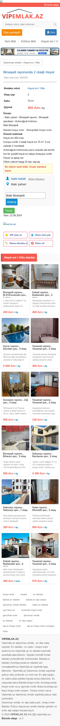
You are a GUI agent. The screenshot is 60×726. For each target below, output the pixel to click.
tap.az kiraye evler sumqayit (40, 626)
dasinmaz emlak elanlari (14, 605)
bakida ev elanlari (11, 599)
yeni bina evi (9, 610)
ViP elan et (16, 235)
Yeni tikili (10, 41)
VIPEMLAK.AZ (10, 638)
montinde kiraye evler (31, 610)
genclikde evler (10, 615)
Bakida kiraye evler (13, 130)
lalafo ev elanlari (40, 605)
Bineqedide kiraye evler (39, 130)
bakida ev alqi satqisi (36, 599)
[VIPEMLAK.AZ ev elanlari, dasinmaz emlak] (22, 13)
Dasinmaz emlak (12, 62)
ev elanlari (38, 594)
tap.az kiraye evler (12, 626)
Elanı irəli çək (42, 235)
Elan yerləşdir (11, 32)
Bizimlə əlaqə (51, 4)
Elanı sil (39, 243)
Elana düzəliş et (18, 243)
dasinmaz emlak (32, 615)
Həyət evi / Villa (32, 62)
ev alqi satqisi (25, 620)
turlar (5, 631)
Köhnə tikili (28, 41)
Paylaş (9, 210)
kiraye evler (8, 594)
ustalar (23, 594)
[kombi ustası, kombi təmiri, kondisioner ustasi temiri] (30, 1)
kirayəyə (40, 153)
